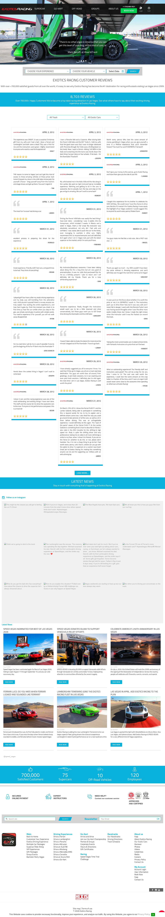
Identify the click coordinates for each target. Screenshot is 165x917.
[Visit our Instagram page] (156, 890)
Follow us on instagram (15, 497)
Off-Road (77, 8)
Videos (137, 849)
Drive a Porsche (60, 841)
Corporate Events (87, 844)
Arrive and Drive (87, 836)
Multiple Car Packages (36, 844)
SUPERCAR (39, 8)
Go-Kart (58, 8)
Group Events (32, 854)
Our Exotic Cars (140, 841)
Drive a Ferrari (59, 836)
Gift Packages (32, 851)
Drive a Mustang (60, 849)
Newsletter (91, 819)
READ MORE (9, 682)
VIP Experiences (33, 849)
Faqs (136, 836)
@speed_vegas (10, 756)
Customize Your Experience (38, 839)
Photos (137, 846)
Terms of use (87, 908)
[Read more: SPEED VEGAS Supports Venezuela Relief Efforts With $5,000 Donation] (82, 649)
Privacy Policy (144, 914)
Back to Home (32, 836)
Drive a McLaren (60, 844)
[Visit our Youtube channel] (159, 890)
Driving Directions (115, 839)
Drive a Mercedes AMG (63, 851)
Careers (137, 856)
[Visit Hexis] (82, 897)
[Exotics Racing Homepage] (17, 9)
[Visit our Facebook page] (153, 890)
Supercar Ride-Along (35, 846)
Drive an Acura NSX (62, 856)
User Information (141, 871)
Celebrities (138, 851)
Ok (153, 914)
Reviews (137, 844)
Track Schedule (114, 841)
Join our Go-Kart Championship (93, 839)
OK (158, 818)
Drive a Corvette (60, 854)
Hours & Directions (88, 846)
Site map (76, 908)
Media (136, 854)
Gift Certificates (86, 849)
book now (129, 10)
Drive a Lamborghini (62, 839)
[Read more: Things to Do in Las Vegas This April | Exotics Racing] (136, 712)
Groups (95, 8)
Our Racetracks (114, 836)
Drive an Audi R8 (60, 846)
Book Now (138, 874)
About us (113, 8)
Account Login (140, 869)
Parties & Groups (87, 841)
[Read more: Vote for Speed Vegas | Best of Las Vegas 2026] (28, 649)
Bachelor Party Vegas (35, 856)
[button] (7, 35)
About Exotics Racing (143, 839)
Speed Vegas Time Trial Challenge (89, 858)
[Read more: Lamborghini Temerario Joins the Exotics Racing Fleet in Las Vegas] (82, 712)
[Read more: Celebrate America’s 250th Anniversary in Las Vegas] (136, 649)
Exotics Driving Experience (37, 841)
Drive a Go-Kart (60, 859)
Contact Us (138, 862)
